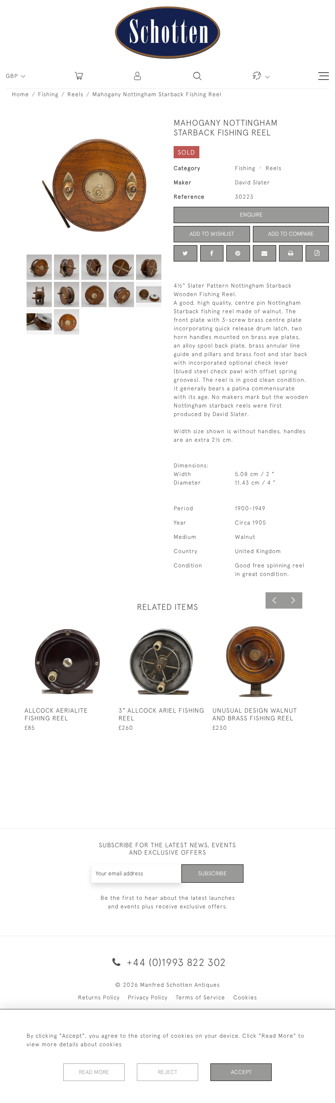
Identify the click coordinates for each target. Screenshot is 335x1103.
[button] (138, 76)
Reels (75, 94)
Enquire (251, 214)
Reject (167, 1072)
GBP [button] (13, 76)
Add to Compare (291, 233)
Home (20, 94)
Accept (241, 1072)
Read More (94, 1072)
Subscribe (212, 873)
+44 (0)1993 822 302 (175, 962)
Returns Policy (99, 997)
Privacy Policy (148, 997)
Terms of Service (200, 997)
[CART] (79, 76)
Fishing (48, 94)
